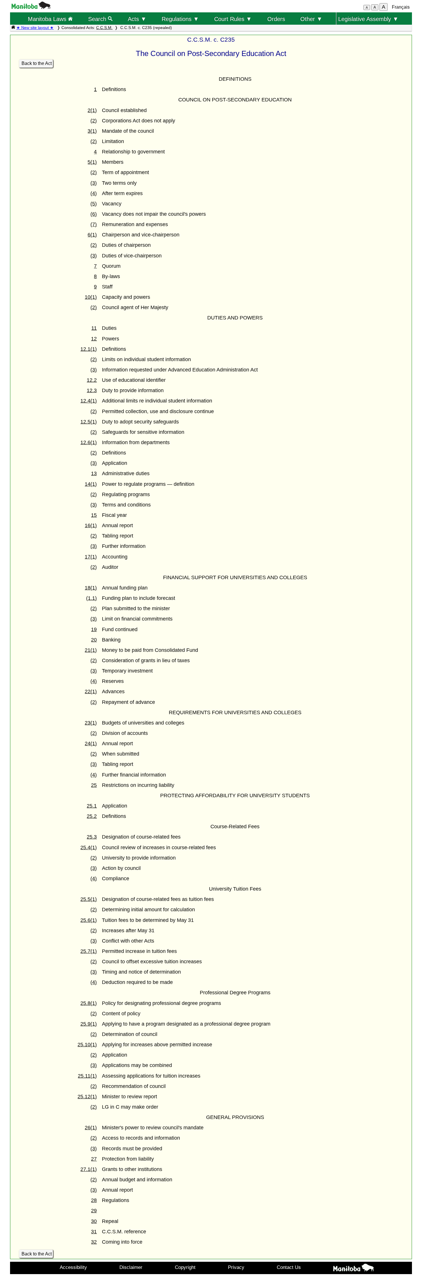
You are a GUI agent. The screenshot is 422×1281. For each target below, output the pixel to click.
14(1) (91, 484)
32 (94, 1242)
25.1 (92, 806)
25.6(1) (88, 920)
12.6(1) (88, 442)
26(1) (91, 1127)
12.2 (92, 380)
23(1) (91, 723)
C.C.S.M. (104, 27)
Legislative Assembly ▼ (368, 19)
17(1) (91, 557)
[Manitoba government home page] (31, 7)
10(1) (91, 297)
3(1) (92, 131)
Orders (276, 19)
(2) (93, 121)
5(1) (92, 162)
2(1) (92, 110)
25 (94, 785)
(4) (93, 193)
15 (94, 515)
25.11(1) (87, 1076)
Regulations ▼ (180, 19)
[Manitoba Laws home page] (13, 27)
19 (94, 629)
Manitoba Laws (48, 19)
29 (94, 1210)
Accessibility (73, 1267)
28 (94, 1200)
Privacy (236, 1267)
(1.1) (91, 598)
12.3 (92, 390)
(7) (93, 224)
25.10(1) (87, 1044)
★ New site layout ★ (35, 27)
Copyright (185, 1267)
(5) (93, 204)
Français (401, 7)
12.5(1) (88, 422)
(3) (93, 183)
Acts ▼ (137, 19)
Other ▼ (311, 19)
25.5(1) (88, 899)
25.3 (92, 837)
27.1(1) (88, 1169)
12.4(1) (88, 401)
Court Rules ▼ (233, 19)
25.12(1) (87, 1096)
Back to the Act (37, 63)
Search (98, 19)
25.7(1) (88, 951)
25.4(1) (88, 847)
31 (94, 1231)
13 (94, 473)
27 (94, 1159)
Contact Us (289, 1267)
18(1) (91, 588)
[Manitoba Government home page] (353, 1268)
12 (94, 339)
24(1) (91, 743)
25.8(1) (88, 1003)
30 (94, 1221)
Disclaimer (130, 1267)
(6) (93, 214)
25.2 (92, 816)
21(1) (91, 650)
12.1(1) (88, 349)
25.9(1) (88, 1024)
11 (94, 328)
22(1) (91, 691)
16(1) (91, 525)
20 (94, 640)
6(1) (92, 235)
